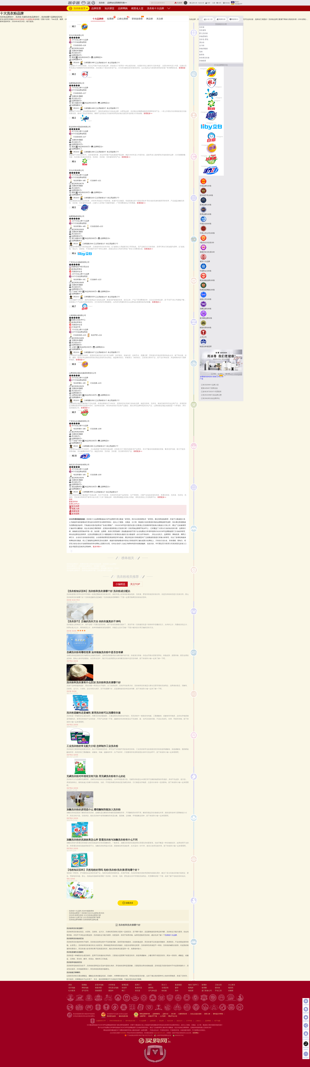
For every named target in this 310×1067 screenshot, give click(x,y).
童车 (150, 985)
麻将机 (150, 988)
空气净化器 (152, 991)
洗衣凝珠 (202, 30)
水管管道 (111, 985)
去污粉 (201, 45)
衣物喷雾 (202, 61)
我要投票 (75, 511)
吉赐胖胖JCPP (101, 1021)
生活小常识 (76, 600)
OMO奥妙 (75, 123)
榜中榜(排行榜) (130, 1021)
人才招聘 (163, 1016)
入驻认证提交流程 (196, 1014)
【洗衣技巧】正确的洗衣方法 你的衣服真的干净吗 (94, 621)
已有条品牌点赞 (211, 395)
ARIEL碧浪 (76, 167)
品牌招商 (153, 1021)
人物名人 (198, 1021)
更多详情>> (97, 547)
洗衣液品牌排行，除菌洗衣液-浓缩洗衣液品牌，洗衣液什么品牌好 (91, 564)
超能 (72, 213)
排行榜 (173, 1014)
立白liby (74, 259)
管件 (176, 991)
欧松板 (164, 991)
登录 (208, 3)
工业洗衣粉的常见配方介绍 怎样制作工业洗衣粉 (92, 746)
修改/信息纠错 (123, 1016)
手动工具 (218, 991)
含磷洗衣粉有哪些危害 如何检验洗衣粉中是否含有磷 (95, 652)
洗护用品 (70, 661)
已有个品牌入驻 (210, 385)
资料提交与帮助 (218, 1014)
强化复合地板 (113, 988)
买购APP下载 (152, 1016)
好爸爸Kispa (77, 418)
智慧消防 (98, 988)
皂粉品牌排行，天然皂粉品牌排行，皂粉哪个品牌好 (86, 566)
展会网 (161, 1021)
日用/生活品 (77, 14)
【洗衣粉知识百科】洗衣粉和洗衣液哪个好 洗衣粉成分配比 (98, 591)
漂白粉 (201, 42)
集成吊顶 (138, 988)
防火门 (164, 985)
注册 (213, 3)
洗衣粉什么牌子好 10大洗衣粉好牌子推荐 (84, 917)
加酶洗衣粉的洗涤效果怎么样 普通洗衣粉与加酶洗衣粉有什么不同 (102, 839)
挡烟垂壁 (98, 991)
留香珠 (201, 55)
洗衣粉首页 (79, 8)
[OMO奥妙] (211, 94)
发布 (219, 3)
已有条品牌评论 (210, 398)
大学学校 (189, 1021)
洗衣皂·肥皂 (203, 39)
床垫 (70, 985)
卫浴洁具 (218, 985)
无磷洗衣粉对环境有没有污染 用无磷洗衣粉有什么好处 (96, 776)
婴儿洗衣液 (203, 33)
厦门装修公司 (207, 991)
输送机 (230, 988)
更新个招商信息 (209, 388)
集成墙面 (178, 985)
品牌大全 (165, 1014)
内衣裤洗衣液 (204, 58)
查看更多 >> (128, 516)
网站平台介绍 (172, 1016)
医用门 (137, 985)
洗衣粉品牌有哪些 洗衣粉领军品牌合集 (83, 920)
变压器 (137, 991)
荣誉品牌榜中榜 (145, 1014)
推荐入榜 (207, 1014)
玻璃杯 (204, 985)
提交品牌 (75, 506)
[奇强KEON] (211, 148)
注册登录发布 (182, 1014)
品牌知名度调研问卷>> (117, 3)
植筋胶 (190, 991)
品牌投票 (96, 8)
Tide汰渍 (75, 32)
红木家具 (71, 991)
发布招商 (75, 514)
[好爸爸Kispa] (211, 159)
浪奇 (70, 499)
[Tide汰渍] (211, 72)
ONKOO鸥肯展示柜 (115, 1021)
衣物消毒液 (203, 49)
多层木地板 (99, 985)
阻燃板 (84, 985)
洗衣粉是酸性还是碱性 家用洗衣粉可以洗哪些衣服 (94, 712)
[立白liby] (211, 126)
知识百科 (170, 1021)
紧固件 (110, 991)
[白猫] (211, 137)
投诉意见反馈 (111, 1016)
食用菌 (204, 988)
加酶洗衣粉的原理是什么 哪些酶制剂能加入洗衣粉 (94, 809)
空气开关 (85, 991)
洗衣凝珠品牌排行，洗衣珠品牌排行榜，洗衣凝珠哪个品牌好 (89, 570)
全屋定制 (165, 988)
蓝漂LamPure (74, 504)
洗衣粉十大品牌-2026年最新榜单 (81, 911)
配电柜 (190, 988)
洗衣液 (69, 631)
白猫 (72, 312)
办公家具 (231, 985)
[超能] (211, 115)
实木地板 (71, 988)
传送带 (124, 988)
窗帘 (176, 988)
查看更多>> (148, 113)
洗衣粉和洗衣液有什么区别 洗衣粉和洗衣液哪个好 (94, 682)
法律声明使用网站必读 (164, 1035)
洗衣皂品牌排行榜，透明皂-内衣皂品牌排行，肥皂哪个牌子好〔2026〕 (93, 568)
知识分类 (201, 3)
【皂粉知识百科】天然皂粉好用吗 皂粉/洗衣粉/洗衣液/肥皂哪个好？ (103, 869)
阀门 (123, 991)
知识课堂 (109, 8)
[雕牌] (211, 83)
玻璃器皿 (125, 985)
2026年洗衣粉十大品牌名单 (24, 19)
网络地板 (85, 988)
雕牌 (72, 80)
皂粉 (68, 879)
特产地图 (217, 1021)
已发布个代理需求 (211, 391)
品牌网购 (123, 8)
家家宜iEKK (73, 501)
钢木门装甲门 (193, 985)
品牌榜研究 (156, 1014)
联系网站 (196, 1033)
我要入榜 (75, 509)
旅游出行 (179, 1021)
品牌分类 (194, 3)
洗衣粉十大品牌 (155, 8)
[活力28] (211, 170)
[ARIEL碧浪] (211, 105)
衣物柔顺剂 (203, 36)
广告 (201, 379)
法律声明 (142, 1016)
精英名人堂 (137, 8)
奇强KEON (76, 370)
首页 (70, 14)
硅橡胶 (230, 991)
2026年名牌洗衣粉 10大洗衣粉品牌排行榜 (85, 915)
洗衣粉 (92, 14)
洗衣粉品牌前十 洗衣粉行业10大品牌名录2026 (86, 913)
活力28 (73, 461)
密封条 (217, 988)
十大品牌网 (142, 1021)
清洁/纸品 (86, 14)
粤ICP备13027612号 (146, 1035)
